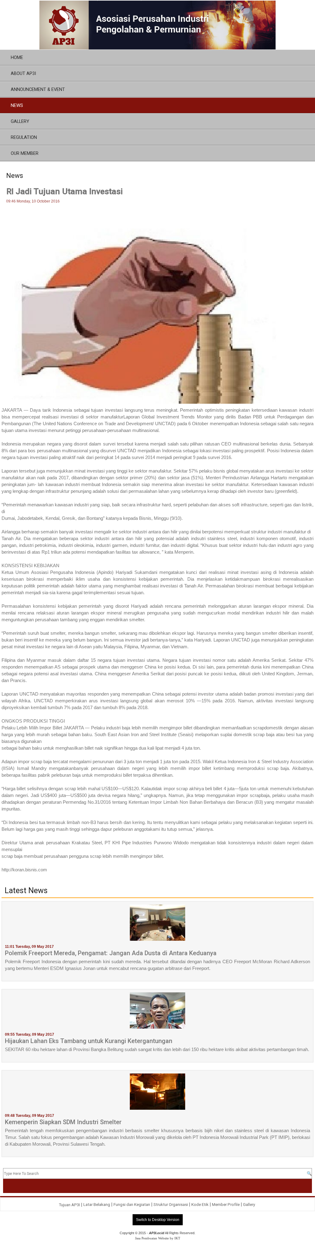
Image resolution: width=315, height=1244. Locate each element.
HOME (17, 57)
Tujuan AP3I (69, 1205)
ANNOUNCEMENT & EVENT (38, 89)
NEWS (17, 105)
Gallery (249, 1205)
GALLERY (20, 121)
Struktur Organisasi (171, 1205)
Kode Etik (200, 1205)
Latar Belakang (96, 1205)
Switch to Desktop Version (157, 1220)
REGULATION (24, 137)
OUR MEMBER (24, 153)
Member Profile (226, 1205)
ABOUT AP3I (23, 73)
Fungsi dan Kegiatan (132, 1205)
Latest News (26, 890)
